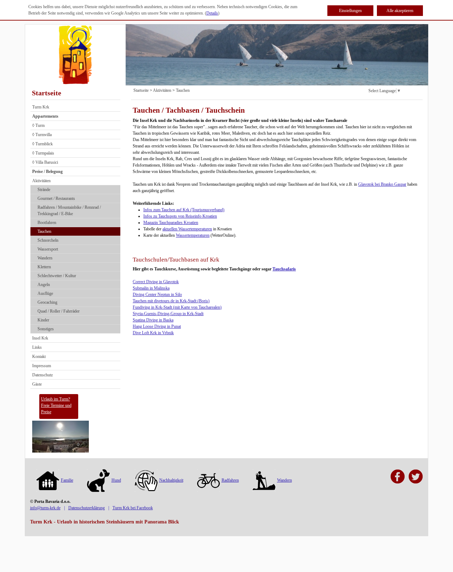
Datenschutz (42, 374)
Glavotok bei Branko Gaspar (382, 184)
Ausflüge (45, 293)
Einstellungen (350, 10)
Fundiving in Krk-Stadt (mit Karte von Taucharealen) (177, 307)
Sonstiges (46, 328)
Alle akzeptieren (399, 10)
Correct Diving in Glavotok (156, 281)
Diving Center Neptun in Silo (157, 294)
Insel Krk (40, 338)
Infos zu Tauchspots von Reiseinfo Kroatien (180, 216)
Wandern (45, 258)
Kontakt (39, 356)
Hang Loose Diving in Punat (157, 326)
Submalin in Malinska (151, 288)
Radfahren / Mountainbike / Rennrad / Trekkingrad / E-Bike (69, 210)
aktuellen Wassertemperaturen (187, 228)
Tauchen (44, 231)
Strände (44, 189)
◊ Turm (38, 125)
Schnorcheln (48, 240)
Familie (67, 480)
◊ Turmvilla (42, 134)
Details (212, 13)
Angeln (44, 284)
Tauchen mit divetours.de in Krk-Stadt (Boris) (171, 300)
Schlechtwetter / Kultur (57, 275)
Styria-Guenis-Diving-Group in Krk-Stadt (168, 313)
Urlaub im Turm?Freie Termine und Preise (56, 405)
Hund (116, 480)
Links (37, 347)
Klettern (44, 266)
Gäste (37, 384)
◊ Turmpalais (43, 153)
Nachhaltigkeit (171, 480)
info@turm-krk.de (45, 507)
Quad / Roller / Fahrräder (59, 311)
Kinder (43, 320)
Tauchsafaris (284, 269)
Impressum (41, 365)
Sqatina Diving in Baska (153, 320)
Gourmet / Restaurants (56, 198)
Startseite (46, 93)
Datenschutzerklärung (86, 507)
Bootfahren (47, 222)
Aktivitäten (41, 180)
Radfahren (230, 480)
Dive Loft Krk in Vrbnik (153, 332)
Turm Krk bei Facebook (133, 507)
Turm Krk (40, 107)
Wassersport (48, 249)
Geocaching (47, 302)
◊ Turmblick (42, 143)
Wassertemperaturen (193, 235)
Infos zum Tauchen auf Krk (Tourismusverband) (183, 209)
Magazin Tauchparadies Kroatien (170, 222)
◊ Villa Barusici (45, 162)
